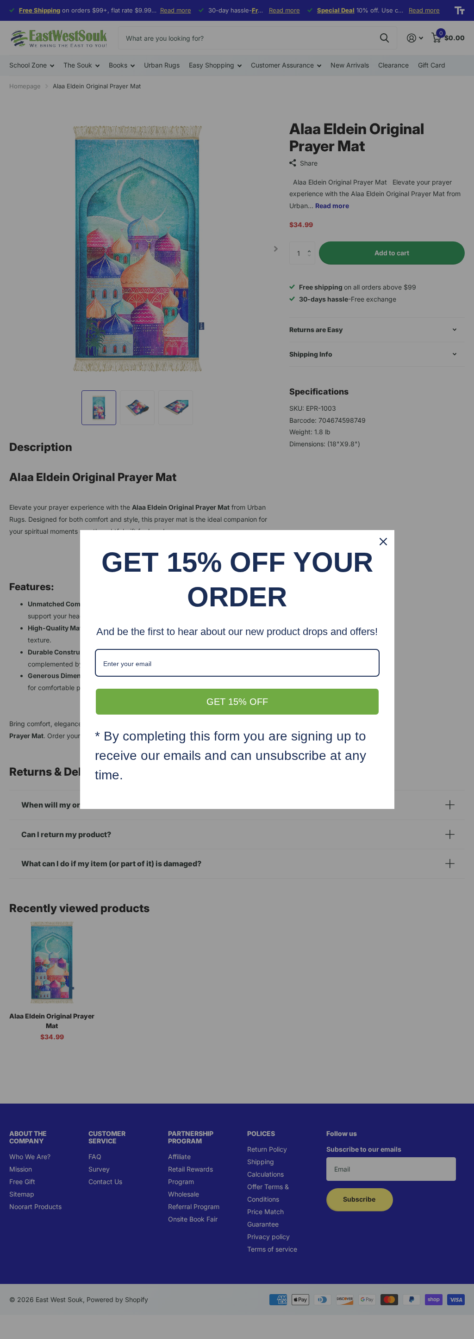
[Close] (383, 541)
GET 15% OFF (237, 702)
